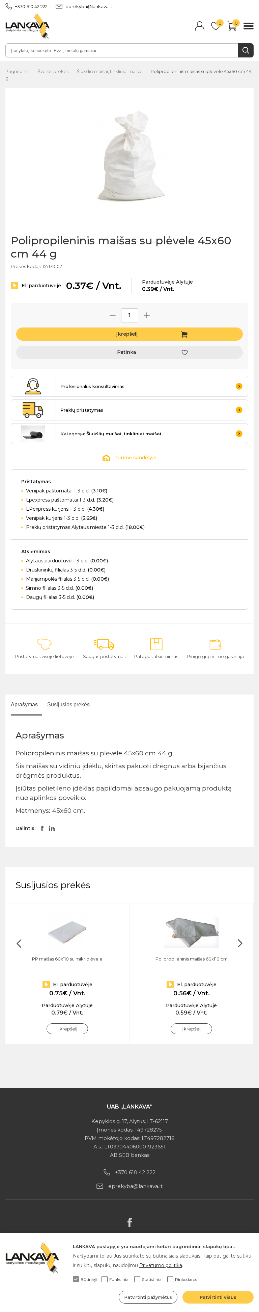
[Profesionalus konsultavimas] (33, 386)
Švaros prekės (53, 71)
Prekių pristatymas (81, 410)
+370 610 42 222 (31, 6)
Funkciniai (119, 1279)
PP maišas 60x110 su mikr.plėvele (67, 959)
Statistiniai (152, 1279)
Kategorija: (110, 433)
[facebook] (129, 1222)
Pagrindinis (17, 71)
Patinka (126, 352)
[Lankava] (27, 27)
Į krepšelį (126, 334)
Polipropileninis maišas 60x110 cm (191, 959)
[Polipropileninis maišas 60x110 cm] (191, 932)
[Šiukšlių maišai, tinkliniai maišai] (33, 433)
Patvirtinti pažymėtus (148, 1297)
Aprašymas (24, 704)
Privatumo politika (160, 1265)
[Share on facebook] (42, 828)
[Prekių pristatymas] (33, 410)
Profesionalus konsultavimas (92, 386)
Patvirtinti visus (218, 1297)
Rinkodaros (186, 1279)
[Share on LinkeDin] (52, 828)
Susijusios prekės (68, 704)
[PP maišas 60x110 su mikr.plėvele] (67, 932)
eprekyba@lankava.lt (88, 6)
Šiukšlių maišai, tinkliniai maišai (109, 71)
